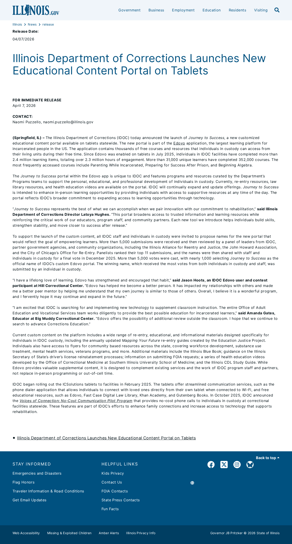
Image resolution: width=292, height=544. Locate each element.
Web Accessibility (26, 533)
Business (156, 10)
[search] (276, 10)
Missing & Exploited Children (69, 533)
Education (212, 10)
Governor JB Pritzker (226, 533)
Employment (183, 10)
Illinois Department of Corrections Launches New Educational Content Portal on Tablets (106, 438)
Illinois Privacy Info (140, 533)
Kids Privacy (113, 473)
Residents (237, 10)
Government (129, 10)
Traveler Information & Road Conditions (48, 491)
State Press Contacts (121, 500)
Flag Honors (23, 482)
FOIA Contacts (115, 491)
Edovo (179, 143)
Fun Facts (110, 509)
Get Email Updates (29, 500)
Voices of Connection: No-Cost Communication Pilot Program (76, 400)
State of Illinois (268, 533)
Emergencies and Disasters (37, 473)
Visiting (261, 10)
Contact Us (112, 482)
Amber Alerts (109, 533)
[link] (211, 465)
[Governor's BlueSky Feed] (250, 465)
